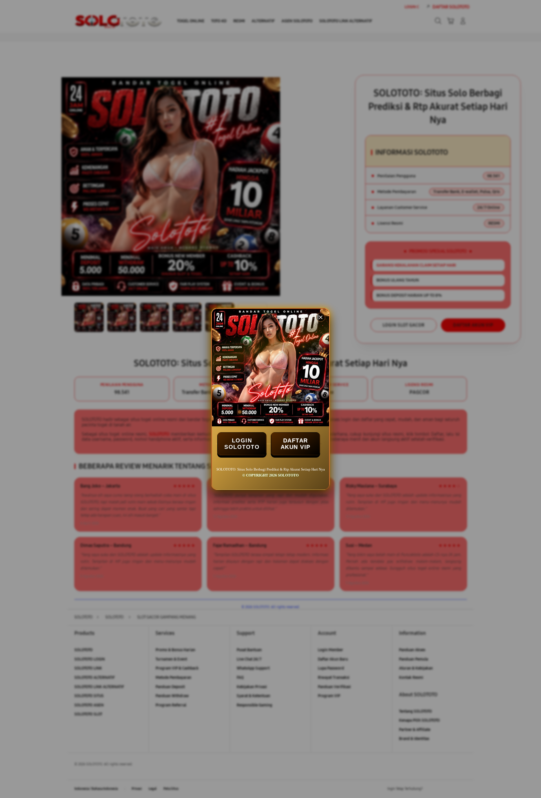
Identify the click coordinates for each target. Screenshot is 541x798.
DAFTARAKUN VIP (296, 443)
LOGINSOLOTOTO (242, 443)
